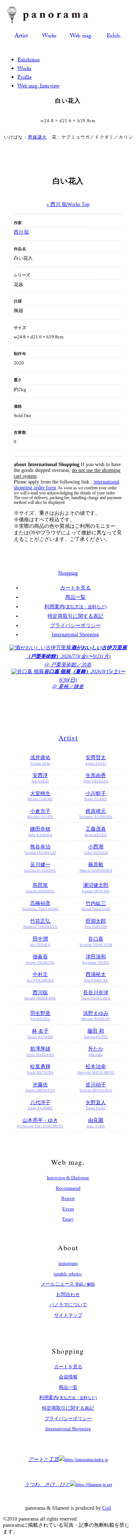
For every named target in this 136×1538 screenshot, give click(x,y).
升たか (95, 1051)
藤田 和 (96, 1033)
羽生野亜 (40, 1016)
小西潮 (96, 849)
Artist (21, 36)
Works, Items (49, 36)
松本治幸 (95, 1069)
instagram (68, 1263)
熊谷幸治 (40, 849)
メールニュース (68, 1284)
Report (68, 1198)
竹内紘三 (96, 906)
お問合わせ (68, 1294)
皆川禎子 (95, 1087)
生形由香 (95, 778)
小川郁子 (96, 796)
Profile (24, 78)
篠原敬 (95, 867)
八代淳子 (40, 1105)
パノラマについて (68, 1304)
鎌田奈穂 (40, 831)
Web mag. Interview (38, 86)
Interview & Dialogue (68, 1177)
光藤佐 (40, 1087)
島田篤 (40, 888)
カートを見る (75, 588)
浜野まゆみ (96, 1016)
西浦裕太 (96, 977)
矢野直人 (96, 1105)
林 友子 (40, 1033)
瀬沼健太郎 (96, 888)
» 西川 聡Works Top (68, 204)
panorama (54, 15)
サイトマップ (68, 1315)
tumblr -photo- (68, 1273)
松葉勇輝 (40, 1069)
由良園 (96, 1123)
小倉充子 (40, 814)
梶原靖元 (95, 814)
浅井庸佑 (40, 760)
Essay (68, 1219)
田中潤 (40, 941)
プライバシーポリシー (75, 625)
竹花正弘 (40, 923)
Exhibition (114, 36)
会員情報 (68, 1376)
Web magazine (81, 36)
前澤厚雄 (40, 1051)
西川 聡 (21, 232)
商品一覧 (75, 597)
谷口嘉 (95, 941)
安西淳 (40, 778)
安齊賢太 (96, 760)
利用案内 (75, 606)
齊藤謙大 (37, 137)
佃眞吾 (40, 959)
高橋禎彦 (40, 906)
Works (24, 69)
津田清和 (96, 959)
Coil (106, 1508)
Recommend (68, 1188)
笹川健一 (40, 867)
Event (68, 1209)
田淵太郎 (96, 923)
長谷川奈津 (96, 995)
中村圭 (40, 977)
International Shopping (75, 634)
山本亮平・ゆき (40, 1123)
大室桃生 (40, 796)
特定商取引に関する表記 (75, 616)
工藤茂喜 (96, 831)
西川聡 (40, 995)
